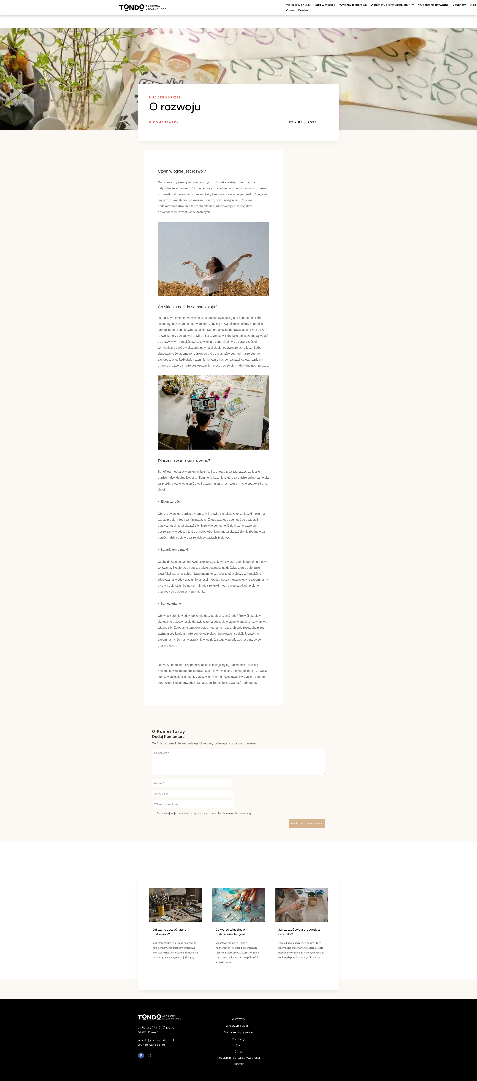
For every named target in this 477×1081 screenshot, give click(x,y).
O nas (290, 10)
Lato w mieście (325, 5)
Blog (473, 5)
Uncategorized (165, 97)
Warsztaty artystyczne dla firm (392, 5)
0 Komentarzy (164, 122)
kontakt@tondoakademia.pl (156, 1040)
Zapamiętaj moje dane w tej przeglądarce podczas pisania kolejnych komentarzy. (204, 813)
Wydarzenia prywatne (433, 5)
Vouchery (459, 5)
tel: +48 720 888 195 (152, 1044)
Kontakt (303, 10)
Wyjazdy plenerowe (353, 5)
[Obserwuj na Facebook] (141, 1055)
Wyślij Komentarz (307, 823)
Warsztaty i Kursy (298, 5)
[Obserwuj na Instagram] (149, 1055)
